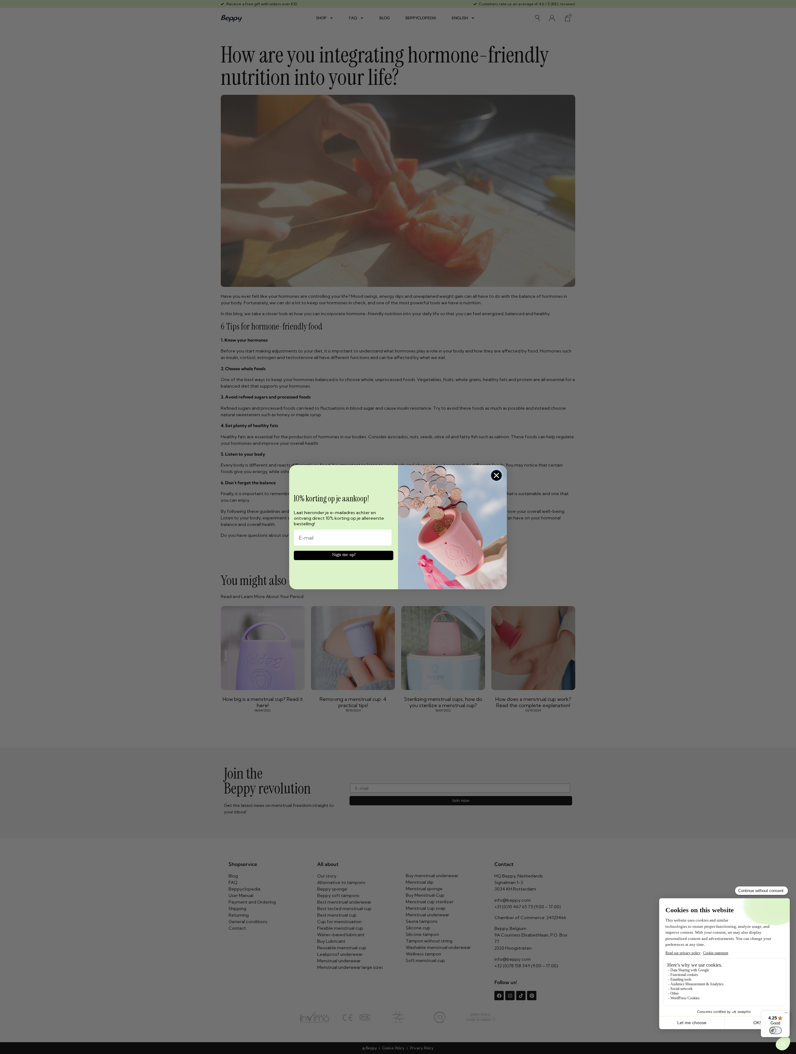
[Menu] (786, 1014)
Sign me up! (343, 555)
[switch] (775, 1030)
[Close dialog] (496, 475)
